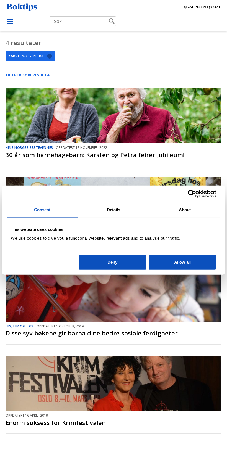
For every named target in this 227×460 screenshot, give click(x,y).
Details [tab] (113, 209)
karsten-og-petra (26, 56)
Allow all (182, 262)
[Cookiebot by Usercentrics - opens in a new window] (192, 194)
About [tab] (185, 209)
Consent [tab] (42, 209)
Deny (112, 262)
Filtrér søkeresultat (29, 75)
